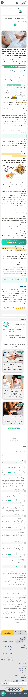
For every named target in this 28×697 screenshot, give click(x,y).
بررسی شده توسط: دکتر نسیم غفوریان (12, 11)
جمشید (14, 503)
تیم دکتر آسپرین (20, 324)
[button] (17, 3)
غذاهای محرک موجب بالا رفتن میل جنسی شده (15, 74)
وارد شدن (4, 446)
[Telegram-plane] (15, 689)
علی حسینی (14, 474)
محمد (15, 557)
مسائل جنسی (18, 8)
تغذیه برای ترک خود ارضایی (20, 21)
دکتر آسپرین (24, 8)
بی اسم (14, 530)
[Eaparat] (12, 689)
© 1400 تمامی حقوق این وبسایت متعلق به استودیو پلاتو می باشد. (14, 693)
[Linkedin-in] (18, 689)
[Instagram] (9, 689)
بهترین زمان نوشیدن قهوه (11, 136)
